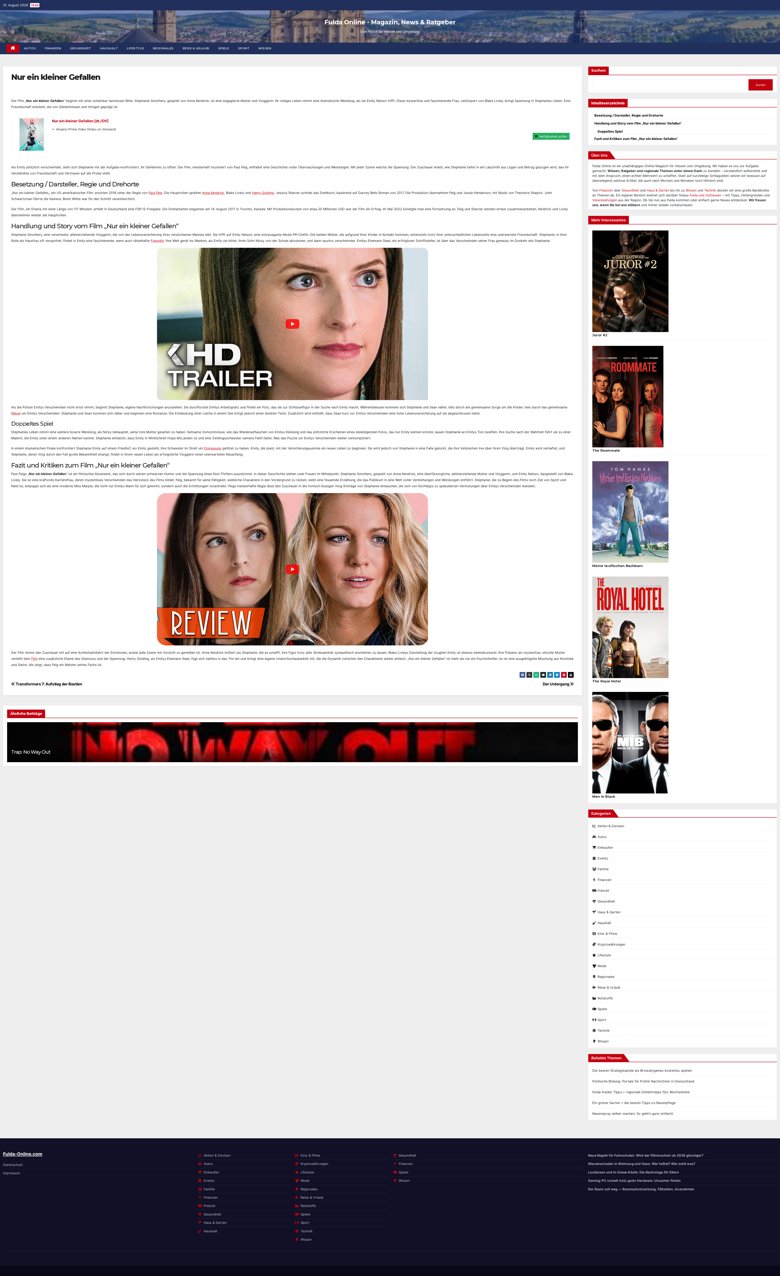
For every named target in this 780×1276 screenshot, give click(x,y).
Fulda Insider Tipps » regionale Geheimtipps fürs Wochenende (641, 1092)
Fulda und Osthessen (705, 195)
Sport (244, 48)
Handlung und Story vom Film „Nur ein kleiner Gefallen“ (638, 123)
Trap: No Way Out (30, 752)
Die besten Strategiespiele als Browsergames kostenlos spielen (642, 1070)
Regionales (163, 48)
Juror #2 (600, 335)
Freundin (157, 241)
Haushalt (109, 48)
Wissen (264, 48)
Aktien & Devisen (611, 826)
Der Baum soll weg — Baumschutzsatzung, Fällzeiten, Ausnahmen (641, 1189)
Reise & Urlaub (196, 48)
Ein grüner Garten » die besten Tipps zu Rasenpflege (634, 1103)
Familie (603, 869)
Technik (710, 190)
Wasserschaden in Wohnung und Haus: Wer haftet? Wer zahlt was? (641, 1164)
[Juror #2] (630, 281)
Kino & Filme (607, 934)
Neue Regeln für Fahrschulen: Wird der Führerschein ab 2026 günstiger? (645, 1155)
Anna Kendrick (213, 193)
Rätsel (16, 413)
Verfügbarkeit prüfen (553, 136)
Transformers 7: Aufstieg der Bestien (48, 684)
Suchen (598, 70)
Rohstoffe (605, 998)
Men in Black (603, 797)
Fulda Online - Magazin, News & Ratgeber (390, 22)
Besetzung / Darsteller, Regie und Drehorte (628, 115)
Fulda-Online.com (22, 1154)
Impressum (11, 1173)
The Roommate (606, 450)
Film (34, 659)
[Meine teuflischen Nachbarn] (630, 512)
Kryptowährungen (611, 944)
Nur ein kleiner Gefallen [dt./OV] (80, 121)
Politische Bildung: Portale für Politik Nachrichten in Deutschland (643, 1081)
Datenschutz (13, 1164)
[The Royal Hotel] (630, 627)
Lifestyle (135, 48)
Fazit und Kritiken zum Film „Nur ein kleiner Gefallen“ (636, 139)
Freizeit (603, 891)
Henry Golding (263, 193)
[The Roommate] (627, 396)
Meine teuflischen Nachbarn (617, 566)
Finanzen (53, 48)
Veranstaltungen (604, 200)
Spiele (223, 48)
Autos (30, 48)
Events (603, 858)
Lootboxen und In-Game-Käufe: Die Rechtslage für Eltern (633, 1172)
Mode (602, 966)
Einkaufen (605, 847)
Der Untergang (556, 684)
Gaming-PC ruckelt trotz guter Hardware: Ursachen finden (634, 1181)
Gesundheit (80, 48)
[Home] (13, 48)
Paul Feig (155, 193)
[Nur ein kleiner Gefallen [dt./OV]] (31, 134)
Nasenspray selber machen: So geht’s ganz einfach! (632, 1113)
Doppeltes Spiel (610, 131)
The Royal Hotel (606, 681)
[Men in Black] (630, 742)
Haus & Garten (658, 190)
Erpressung (212, 448)
